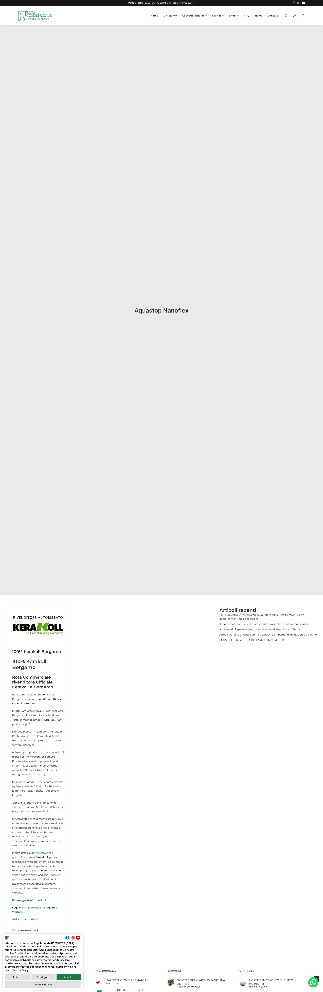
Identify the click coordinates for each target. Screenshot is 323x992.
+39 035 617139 (151, 3)
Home (154, 15)
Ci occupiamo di (193, 15)
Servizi (216, 15)
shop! (34, 919)
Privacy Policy (43, 984)
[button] (294, 3)
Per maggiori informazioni (29, 900)
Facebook (32, 907)
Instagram (49, 907)
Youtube (17, 912)
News (258, 15)
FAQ (246, 15)
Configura (43, 977)
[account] (296, 15)
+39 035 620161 (187, 3)
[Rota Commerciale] (35, 16)
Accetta (69, 977)
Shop (232, 15)
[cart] (302, 15)
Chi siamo (170, 15)
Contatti (273, 15)
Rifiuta (17, 977)
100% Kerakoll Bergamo (36, 651)
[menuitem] (294, 3)
